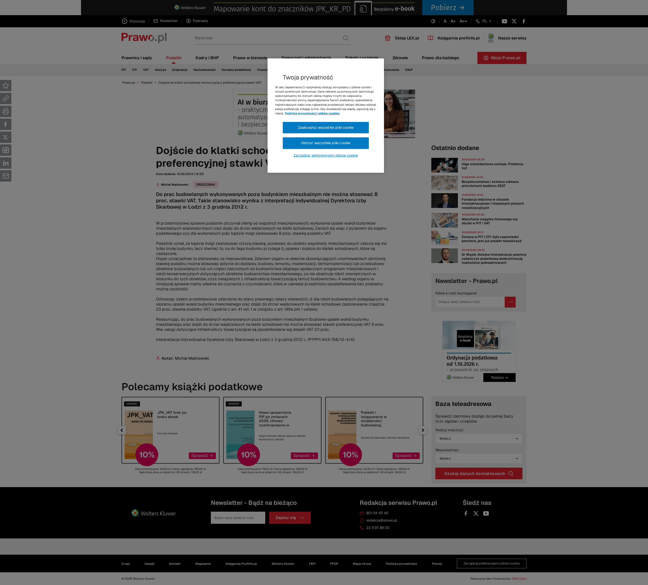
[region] (326, 115)
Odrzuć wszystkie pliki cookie (326, 143)
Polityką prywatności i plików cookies (312, 113)
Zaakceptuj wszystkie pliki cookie (326, 127)
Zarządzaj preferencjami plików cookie (326, 155)
